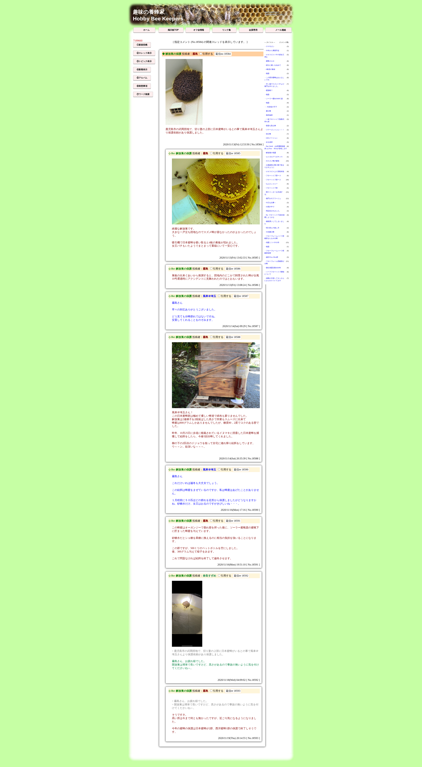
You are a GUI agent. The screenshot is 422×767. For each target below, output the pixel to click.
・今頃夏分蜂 (269, 232)
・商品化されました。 (272, 211)
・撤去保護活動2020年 (272, 268)
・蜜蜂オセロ (269, 61)
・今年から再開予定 (271, 50)
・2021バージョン (271, 138)
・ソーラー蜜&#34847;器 (273, 99)
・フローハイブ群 (271, 188)
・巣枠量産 (268, 115)
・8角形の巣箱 (269, 69)
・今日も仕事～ (270, 202)
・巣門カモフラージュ (272, 198)
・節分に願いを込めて (272, 65)
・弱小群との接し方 (271, 228)
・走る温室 (268, 142)
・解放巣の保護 (270, 153)
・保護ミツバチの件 (271, 242)
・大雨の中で (269, 207)
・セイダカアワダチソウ (273, 157)
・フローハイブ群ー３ (272, 175)
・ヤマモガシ (269, 46)
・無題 (266, 73)
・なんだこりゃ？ (271, 184)
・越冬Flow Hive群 (271, 257)
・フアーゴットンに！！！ (274, 130)
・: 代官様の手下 (270, 107)
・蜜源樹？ (268, 90)
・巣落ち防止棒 (270, 126)
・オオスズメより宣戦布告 (274, 171)
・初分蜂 (267, 134)
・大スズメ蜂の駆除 (271, 161)
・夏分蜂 (267, 111)
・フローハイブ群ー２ (272, 180)
